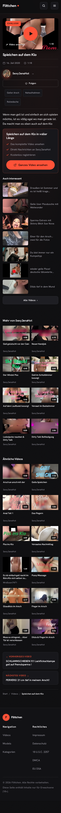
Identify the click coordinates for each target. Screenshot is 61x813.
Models (7, 743)
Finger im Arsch (39, 606)
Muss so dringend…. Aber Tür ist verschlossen (15, 639)
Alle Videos (30, 300)
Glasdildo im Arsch (12, 606)
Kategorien (9, 752)
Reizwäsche (12, 101)
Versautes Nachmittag (42, 544)
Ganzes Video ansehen (36, 166)
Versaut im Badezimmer (43, 406)
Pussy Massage (39, 575)
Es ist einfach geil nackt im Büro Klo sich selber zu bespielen (15, 577)
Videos (14, 693)
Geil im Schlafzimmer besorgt (42, 376)
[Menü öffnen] (54, 5)
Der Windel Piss (10, 375)
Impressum (39, 735)
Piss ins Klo (8, 544)
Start (5, 693)
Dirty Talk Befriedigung (43, 436)
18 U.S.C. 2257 (41, 752)
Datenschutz (39, 743)
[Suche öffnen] (43, 5)
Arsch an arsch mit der (14, 482)
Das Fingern (37, 513)
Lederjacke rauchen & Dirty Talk (13, 438)
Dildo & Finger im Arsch (43, 637)
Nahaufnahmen (32, 92)
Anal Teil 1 (8, 513)
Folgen (43, 84)
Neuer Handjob (39, 343)
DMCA (36, 760)
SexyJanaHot (9, 351)
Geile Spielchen (39, 482)
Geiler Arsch (13, 92)
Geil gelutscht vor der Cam (16, 343)
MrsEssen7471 (10, 582)
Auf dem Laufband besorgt (16, 406)
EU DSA (37, 768)
